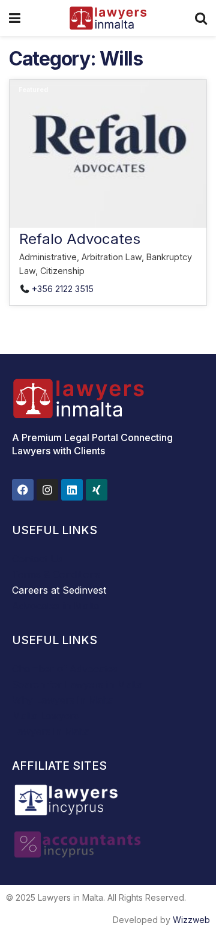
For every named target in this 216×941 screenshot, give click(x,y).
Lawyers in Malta (50, 731)
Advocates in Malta (55, 606)
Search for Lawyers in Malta (77, 684)
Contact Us (37, 559)
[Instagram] (47, 490)
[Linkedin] (72, 490)
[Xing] (96, 490)
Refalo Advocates (79, 239)
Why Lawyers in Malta (62, 700)
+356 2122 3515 (63, 289)
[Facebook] (23, 490)
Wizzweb (191, 920)
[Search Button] (201, 18)
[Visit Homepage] (107, 18)
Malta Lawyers (45, 716)
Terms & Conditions (56, 574)
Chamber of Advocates (65, 669)
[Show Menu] (14, 18)
